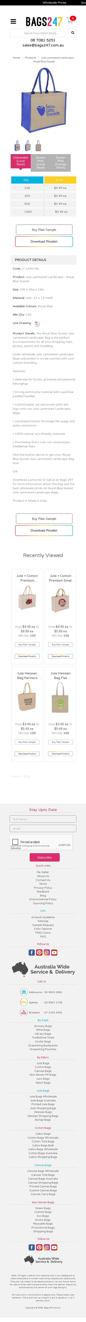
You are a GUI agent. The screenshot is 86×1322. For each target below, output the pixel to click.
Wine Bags (43, 1030)
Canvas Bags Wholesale (43, 1171)
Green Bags (43, 1208)
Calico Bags (43, 1133)
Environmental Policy (43, 899)
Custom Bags (43, 1212)
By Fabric (43, 1057)
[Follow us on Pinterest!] (39, 954)
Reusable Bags (43, 1223)
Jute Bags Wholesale (43, 1096)
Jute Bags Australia (43, 1100)
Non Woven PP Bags (43, 1075)
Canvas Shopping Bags (43, 1182)
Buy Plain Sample (44, 227)
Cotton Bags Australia (43, 1153)
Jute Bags (43, 1063)
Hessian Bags (43, 1112)
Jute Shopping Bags (43, 1108)
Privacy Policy (43, 888)
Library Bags (43, 1034)
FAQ (43, 936)
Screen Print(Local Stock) (40, 162)
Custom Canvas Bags (43, 1190)
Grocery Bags (43, 1026)
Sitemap (43, 921)
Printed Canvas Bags (43, 1186)
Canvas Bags (43, 1071)
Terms (43, 884)
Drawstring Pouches (43, 1049)
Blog (43, 895)
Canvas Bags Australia (43, 1178)
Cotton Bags (43, 1067)
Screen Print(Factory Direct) (60, 162)
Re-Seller (43, 872)
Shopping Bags (43, 1231)
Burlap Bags (43, 1119)
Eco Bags (43, 1216)
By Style (43, 1020)
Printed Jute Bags (43, 1104)
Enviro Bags (43, 1220)
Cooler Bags (43, 1041)
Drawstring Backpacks (43, 1045)
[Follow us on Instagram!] (47, 954)
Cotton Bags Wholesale (43, 1137)
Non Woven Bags (43, 1202)
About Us (43, 876)
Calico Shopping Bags (43, 1157)
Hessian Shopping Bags (43, 1116)
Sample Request (43, 925)
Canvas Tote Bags (43, 1175)
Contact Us (43, 880)
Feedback (43, 891)
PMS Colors (43, 933)
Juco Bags (43, 1078)
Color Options (43, 929)
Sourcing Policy (43, 903)
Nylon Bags (43, 1082)
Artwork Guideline (43, 917)
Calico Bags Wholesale (43, 1149)
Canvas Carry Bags (43, 1194)
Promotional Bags (43, 1227)
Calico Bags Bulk (43, 1145)
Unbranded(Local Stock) (20, 161)
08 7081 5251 (43, 40)
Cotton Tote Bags (43, 1141)
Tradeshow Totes (43, 1037)
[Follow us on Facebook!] (32, 954)
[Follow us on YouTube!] (54, 954)
